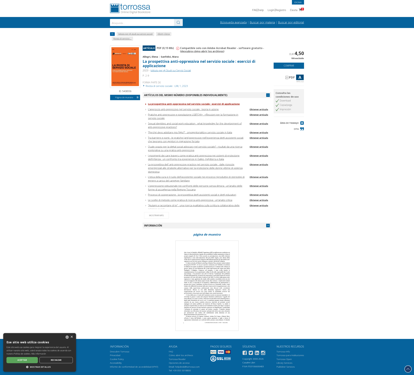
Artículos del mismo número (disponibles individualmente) (185, 95)
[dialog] (39, 352)
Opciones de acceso (179, 362)
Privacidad (115, 355)
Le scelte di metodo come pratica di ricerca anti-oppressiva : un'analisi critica (190, 200)
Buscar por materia (262, 22)
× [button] (71, 337)
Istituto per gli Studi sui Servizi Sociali (171, 70)
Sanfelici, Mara (170, 56)
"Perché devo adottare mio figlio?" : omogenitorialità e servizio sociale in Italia (190, 132)
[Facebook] (244, 353)
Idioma (298, 2)
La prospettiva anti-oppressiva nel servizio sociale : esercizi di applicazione (194, 103)
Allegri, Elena (150, 56)
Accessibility (116, 362)
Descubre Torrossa (119, 351)
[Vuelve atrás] (112, 34)
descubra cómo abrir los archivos (202, 51)
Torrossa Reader (177, 359)
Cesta (296, 10)
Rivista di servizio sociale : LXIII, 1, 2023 (166, 86)
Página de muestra (124, 97)
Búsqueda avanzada (233, 22)
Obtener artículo (259, 109)
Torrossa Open (284, 359)
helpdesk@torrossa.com (187, 366)
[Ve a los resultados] (178, 22)
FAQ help (258, 10)
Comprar (289, 65)
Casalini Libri (248, 362)
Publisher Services (286, 366)
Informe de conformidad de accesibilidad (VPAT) (134, 366)
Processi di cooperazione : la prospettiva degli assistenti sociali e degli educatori (192, 194)
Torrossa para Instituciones (290, 355)
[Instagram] (263, 353)
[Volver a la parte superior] (408, 369)
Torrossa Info (283, 351)
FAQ (171, 351)
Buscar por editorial (291, 22)
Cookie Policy (117, 359)
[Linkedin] (257, 353)
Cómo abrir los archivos (181, 355)
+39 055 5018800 (182, 370)
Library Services (284, 362)
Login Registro (277, 10)
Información (153, 225)
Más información (38, 353)
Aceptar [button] (22, 360)
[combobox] (146, 22)
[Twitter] (251, 353)
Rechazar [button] (56, 360)
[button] (292, 123)
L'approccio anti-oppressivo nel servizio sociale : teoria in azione (183, 109)
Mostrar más (156, 215)
